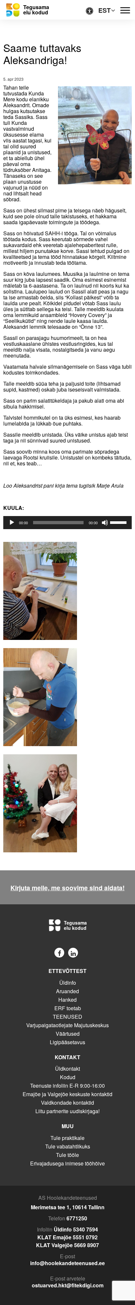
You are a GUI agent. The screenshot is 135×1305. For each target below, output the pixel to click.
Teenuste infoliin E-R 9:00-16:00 (67, 1085)
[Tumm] (105, 522)
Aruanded (67, 991)
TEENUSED (67, 1016)
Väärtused (68, 1033)
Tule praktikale (67, 1138)
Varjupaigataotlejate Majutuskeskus (67, 1025)
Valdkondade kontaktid (67, 1102)
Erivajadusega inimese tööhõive (67, 1163)
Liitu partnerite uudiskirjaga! (67, 1111)
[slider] (119, 522)
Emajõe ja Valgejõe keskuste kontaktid (67, 1094)
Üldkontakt (67, 1068)
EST (104, 10)
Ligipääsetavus (67, 1042)
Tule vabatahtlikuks (67, 1146)
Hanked (67, 999)
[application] (67, 522)
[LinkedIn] (73, 953)
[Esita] (12, 522)
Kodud (67, 1077)
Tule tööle (67, 1155)
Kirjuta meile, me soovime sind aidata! (67, 887)
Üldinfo (67, 982)
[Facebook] (59, 953)
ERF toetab (67, 1008)
